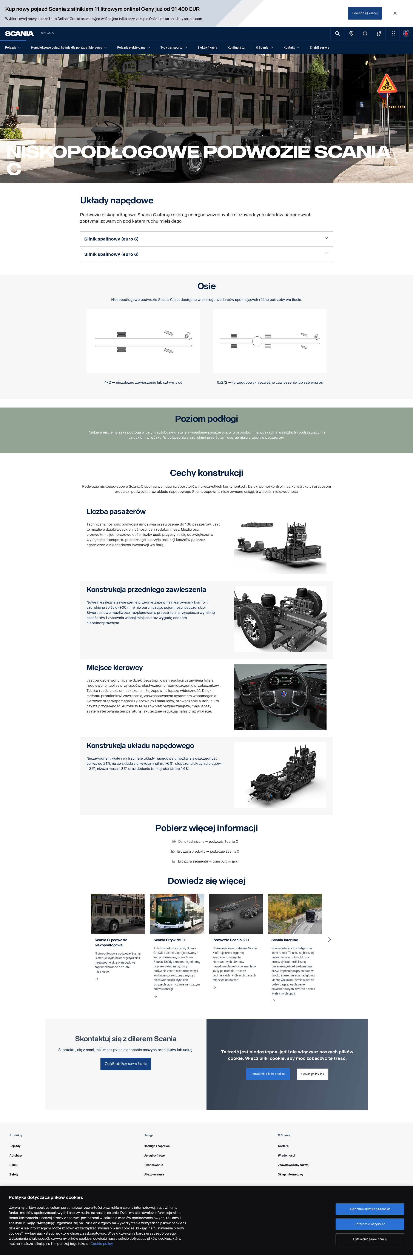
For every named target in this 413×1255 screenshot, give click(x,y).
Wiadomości (286, 1155)
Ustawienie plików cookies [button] (267, 1074)
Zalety (13, 1174)
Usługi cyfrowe (154, 1155)
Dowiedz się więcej (365, 13)
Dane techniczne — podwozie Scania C (208, 842)
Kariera (283, 1146)
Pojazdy (14, 1146)
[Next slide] (329, 939)
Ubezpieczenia (154, 1174)
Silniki (13, 1165)
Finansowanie (153, 1165)
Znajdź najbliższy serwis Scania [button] (126, 1064)
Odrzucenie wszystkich (369, 1224)
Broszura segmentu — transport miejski (208, 861)
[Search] (337, 33)
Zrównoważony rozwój (293, 1165)
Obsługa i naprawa (157, 1146)
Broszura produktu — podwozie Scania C (208, 851)
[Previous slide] (83, 939)
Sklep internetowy (290, 1174)
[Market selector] (365, 33)
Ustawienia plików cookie (370, 1239)
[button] (392, 33)
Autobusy (16, 1155)
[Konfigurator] (378, 33)
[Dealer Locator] (351, 33)
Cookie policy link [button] (312, 1074)
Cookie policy (101, 1244)
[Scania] (19, 33)
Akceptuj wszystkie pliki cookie (370, 1209)
